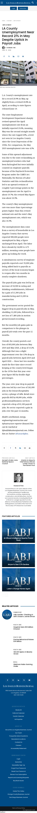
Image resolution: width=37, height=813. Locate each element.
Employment (17, 20)
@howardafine (21, 433)
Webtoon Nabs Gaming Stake (22, 665)
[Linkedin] (14, 56)
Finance (18, 535)
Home (3, 20)
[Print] (23, 56)
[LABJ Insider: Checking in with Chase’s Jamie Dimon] (7, 615)
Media (15, 662)
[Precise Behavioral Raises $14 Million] (7, 639)
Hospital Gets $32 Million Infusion (23, 628)
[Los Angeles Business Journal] (18, 2)
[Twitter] (9, 56)
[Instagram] (13, 680)
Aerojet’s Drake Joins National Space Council (10, 462)
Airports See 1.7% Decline (18, 564)
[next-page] (6, 595)
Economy (9, 20)
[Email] (18, 56)
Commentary (17, 612)
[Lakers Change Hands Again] (18, 579)
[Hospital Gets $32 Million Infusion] (7, 627)
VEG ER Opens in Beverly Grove (22, 653)
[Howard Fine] (3, 47)
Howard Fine (11, 47)
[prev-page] (3, 595)
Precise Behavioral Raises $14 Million (23, 640)
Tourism (18, 561)
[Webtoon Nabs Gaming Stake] (7, 664)
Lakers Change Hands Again (18, 589)
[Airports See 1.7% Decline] (18, 555)
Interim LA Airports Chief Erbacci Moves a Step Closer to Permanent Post (27, 462)
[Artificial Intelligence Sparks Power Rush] (18, 531)
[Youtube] (29, 680)
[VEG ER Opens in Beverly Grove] (7, 652)
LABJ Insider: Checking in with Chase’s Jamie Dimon (24, 616)
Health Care (17, 624)
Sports (18, 586)
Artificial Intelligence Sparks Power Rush (18, 539)
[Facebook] (4, 56)
